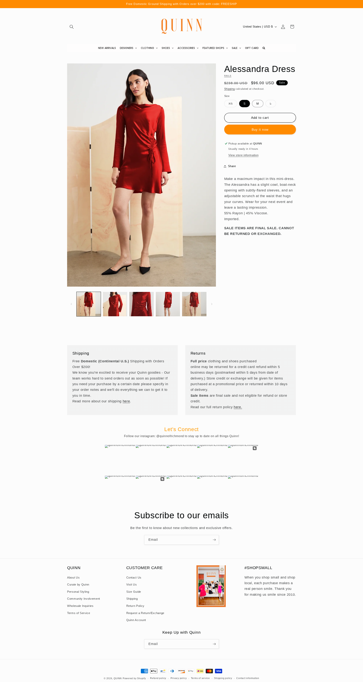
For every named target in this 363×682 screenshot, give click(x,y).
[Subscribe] (214, 540)
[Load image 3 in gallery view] (141, 304)
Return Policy (135, 605)
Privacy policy (179, 678)
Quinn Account (136, 620)
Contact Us (134, 577)
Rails (227, 76)
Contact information (247, 678)
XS (233, 104)
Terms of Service (78, 612)
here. (238, 407)
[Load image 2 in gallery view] (115, 304)
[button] (71, 26)
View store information (243, 155)
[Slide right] (212, 304)
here (126, 401)
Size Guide (133, 591)
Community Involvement (83, 598)
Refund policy (158, 678)
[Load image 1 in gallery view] (89, 304)
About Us (73, 577)
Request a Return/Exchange (145, 612)
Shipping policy (223, 678)
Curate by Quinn (78, 584)
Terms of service (200, 678)
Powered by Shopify (134, 678)
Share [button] (232, 166)
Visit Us (131, 584)
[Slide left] (71, 304)
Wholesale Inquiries (80, 605)
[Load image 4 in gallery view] (168, 304)
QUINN (118, 678)
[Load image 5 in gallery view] (194, 304)
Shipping (229, 88)
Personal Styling (78, 591)
